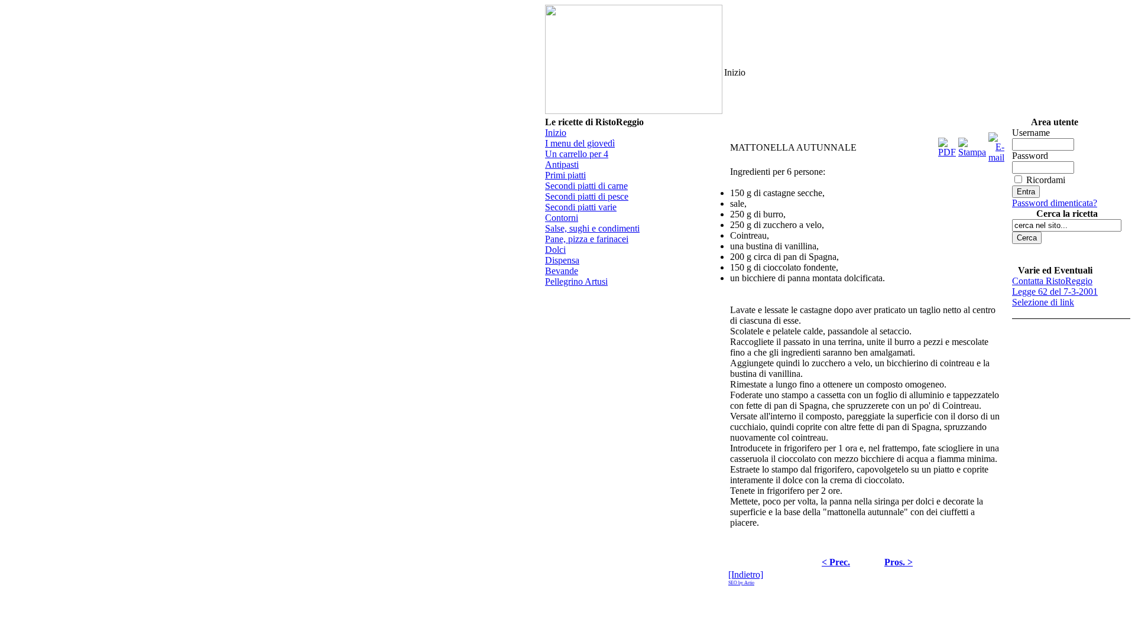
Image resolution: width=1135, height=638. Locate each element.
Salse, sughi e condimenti (592, 228)
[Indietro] (745, 574)
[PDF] (947, 144)
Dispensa (562, 260)
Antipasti (562, 165)
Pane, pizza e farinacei (586, 239)
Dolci (555, 250)
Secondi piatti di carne (586, 186)
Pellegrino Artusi (576, 281)
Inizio (555, 133)
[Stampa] (972, 144)
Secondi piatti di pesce (586, 196)
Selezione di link (1043, 302)
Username (1031, 133)
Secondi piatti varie (581, 207)
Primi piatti (565, 175)
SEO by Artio (741, 582)
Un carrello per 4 (576, 154)
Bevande (561, 271)
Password (1030, 156)
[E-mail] (996, 144)
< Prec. (836, 562)
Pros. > (898, 562)
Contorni (561, 218)
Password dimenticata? (1054, 203)
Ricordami (1045, 180)
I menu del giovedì (580, 143)
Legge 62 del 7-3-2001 (1055, 292)
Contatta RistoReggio (1052, 281)
